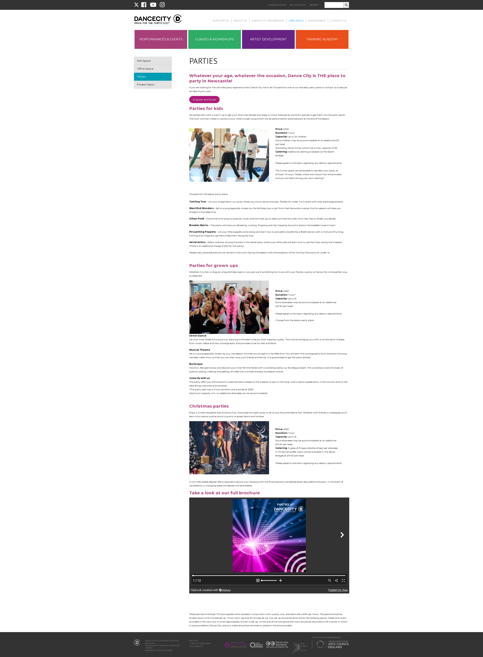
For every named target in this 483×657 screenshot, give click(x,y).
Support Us (221, 20)
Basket (314, 4)
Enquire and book (204, 99)
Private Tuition (145, 84)
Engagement (317, 20)
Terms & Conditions (199, 643)
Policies (193, 640)
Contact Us (338, 20)
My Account (298, 4)
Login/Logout (277, 4)
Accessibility (196, 646)
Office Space (145, 68)
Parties (141, 76)
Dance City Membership (268, 20)
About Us (240, 20)
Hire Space (296, 20)
